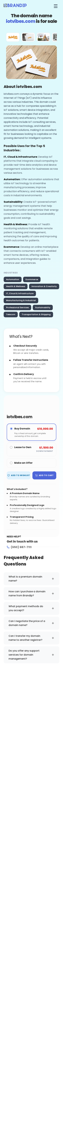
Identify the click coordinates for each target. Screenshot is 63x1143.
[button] (13, 37)
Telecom (10, 314)
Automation (12, 279)
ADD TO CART (46, 475)
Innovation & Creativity (44, 286)
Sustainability (42, 307)
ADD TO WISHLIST (20, 475)
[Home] (15, 6)
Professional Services (17, 307)
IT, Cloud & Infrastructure (19, 293)
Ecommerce (32, 279)
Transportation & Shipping (36, 314)
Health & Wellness (15, 286)
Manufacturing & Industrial (21, 300)
